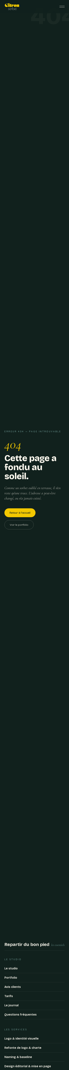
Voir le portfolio (19, 524)
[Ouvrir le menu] (62, 6)
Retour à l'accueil (20, 512)
